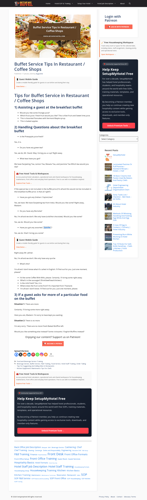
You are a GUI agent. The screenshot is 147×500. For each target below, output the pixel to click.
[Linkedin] (29, 354)
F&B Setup (85, 450)
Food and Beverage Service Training (30, 361)
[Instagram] (41, 354)
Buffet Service (35, 364)
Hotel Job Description (105, 3)
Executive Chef (76, 450)
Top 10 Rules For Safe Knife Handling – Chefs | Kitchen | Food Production (122, 247)
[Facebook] (16, 354)
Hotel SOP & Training (62, 3)
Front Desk (55, 454)
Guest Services (74, 459)
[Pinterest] (33, 354)
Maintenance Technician (49, 475)
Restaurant (71, 475)
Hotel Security (53, 463)
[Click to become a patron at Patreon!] (53, 346)
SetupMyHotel (119, 155)
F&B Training (45, 364)
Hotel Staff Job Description (30, 466)
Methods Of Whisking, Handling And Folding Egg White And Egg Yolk (122, 216)
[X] (20, 354)
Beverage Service (23, 364)
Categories (103, 135)
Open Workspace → (108, 54)
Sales (78, 475)
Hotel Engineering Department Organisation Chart (121, 187)
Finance (33, 454)
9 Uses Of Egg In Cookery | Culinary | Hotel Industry (121, 227)
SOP (84, 474)
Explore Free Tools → (24, 183)
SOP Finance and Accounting (40, 478)
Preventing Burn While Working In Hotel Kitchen (122, 236)
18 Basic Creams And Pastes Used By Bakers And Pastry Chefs (122, 178)
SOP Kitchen (86, 479)
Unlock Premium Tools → (53, 430)
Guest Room (62, 459)
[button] (130, 3)
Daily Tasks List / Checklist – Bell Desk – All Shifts (122, 196)
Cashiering (70, 447)
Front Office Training (43, 458)
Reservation (61, 475)
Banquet (44, 447)
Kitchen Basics (73, 470)
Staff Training (18, 481)
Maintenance (36, 475)
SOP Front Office (58, 478)
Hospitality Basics (24, 462)
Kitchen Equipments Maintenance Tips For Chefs (34, 368)
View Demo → (21, 86)
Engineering (66, 450)
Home (48, 3)
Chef (79, 447)
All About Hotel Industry (119, 205)
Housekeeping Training (43, 470)
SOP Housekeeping (74, 479)
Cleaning (31, 450)
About (122, 3)
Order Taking (81, 364)
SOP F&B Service (22, 478)
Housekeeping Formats (82, 467)
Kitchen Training (22, 475)
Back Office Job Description (27, 447)
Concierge (38, 450)
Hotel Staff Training (68, 364)
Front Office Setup (21, 459)
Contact (119, 497)
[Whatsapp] (37, 354)
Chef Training (20, 450)
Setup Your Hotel (83, 3)
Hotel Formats (41, 462)
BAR (49, 447)
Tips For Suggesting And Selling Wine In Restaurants (35, 366)
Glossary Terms (130, 497)
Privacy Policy (104, 497)
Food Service (55, 364)
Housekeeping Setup (21, 471)
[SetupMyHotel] (23, 3)
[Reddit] (25, 354)
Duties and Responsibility (51, 450)
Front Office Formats (75, 454)
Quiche (47, 227)
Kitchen (61, 470)
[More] (46, 354)
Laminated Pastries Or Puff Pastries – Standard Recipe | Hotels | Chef (122, 167)
